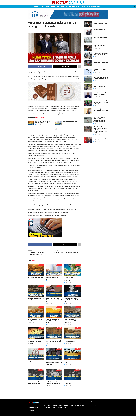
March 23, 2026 (68, 324)
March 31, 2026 (39, 124)
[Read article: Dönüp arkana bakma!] (36, 353)
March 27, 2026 (31, 301)
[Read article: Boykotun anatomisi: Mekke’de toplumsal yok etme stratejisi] (31, 123)
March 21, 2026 (68, 343)
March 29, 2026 (68, 282)
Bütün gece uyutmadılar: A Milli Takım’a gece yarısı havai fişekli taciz (101, 102)
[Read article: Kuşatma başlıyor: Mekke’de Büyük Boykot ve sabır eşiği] (36, 312)
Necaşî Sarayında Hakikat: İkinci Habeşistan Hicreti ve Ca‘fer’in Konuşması (54, 362)
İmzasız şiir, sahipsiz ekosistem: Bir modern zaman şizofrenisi (72, 279)
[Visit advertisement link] (68, 15)
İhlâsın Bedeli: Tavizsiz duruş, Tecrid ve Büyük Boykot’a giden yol (54, 341)
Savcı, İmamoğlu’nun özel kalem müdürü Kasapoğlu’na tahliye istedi (101, 110)
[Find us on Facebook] (90, 406)
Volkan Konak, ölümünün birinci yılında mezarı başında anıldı (101, 62)
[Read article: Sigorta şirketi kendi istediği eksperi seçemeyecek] (88, 55)
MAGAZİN (93, 6)
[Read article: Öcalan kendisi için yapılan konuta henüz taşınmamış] (88, 95)
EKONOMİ (52, 6)
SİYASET (47, 6)
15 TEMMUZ (72, 6)
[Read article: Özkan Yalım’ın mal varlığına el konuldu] (88, 140)
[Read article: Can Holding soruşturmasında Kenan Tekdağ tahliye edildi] (88, 24)
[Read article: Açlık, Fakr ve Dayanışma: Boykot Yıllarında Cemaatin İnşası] (54, 312)
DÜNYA (58, 6)
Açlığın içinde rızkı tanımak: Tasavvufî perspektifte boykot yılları (54, 300)
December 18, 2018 (31, 29)
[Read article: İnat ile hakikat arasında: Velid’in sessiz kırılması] (36, 291)
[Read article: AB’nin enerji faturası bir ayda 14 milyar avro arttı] (88, 40)
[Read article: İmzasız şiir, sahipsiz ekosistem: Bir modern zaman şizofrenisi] (72, 270)
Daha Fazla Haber (54, 392)
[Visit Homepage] (68, 2)
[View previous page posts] (53, 129)
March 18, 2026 (68, 364)
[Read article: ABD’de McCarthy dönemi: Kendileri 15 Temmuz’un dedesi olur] (72, 291)
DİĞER (98, 6)
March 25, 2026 (68, 303)
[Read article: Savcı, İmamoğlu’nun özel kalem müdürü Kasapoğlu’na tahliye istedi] (88, 111)
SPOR (77, 6)
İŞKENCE (83, 6)
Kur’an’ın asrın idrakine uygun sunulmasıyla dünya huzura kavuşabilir (35, 341)
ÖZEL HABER (64, 6)
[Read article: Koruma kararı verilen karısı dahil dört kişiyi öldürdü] (88, 87)
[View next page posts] (55, 129)
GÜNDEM (36, 6)
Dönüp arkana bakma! (33, 361)
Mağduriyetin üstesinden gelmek (70, 121)
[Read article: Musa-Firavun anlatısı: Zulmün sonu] (72, 353)
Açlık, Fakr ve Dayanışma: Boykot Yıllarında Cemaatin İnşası (53, 321)
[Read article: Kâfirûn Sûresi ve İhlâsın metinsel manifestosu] (72, 333)
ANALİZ (41, 6)
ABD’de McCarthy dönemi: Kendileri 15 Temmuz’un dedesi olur (72, 300)
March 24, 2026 (50, 324)
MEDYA (88, 6)
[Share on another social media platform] (79, 66)
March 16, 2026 (68, 385)
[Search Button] (134, 6)
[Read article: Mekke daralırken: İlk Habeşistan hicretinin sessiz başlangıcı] (54, 374)
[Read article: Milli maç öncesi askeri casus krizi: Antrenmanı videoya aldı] (88, 79)
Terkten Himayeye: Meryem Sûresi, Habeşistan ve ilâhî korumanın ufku (35, 383)
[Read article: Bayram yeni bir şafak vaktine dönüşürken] (72, 374)
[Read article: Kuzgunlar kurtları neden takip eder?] (88, 72)
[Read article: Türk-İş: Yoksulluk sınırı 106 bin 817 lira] (88, 48)
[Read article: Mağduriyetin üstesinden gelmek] (58, 123)
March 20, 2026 (31, 362)
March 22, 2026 (50, 345)
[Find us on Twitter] (93, 406)
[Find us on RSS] (95, 406)
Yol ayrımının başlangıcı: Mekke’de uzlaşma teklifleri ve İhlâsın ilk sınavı (72, 321)
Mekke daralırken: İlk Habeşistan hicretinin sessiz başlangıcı (53, 383)
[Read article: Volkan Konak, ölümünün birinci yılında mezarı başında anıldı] (88, 63)
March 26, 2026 (50, 303)
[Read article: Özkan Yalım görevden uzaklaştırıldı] (88, 32)
